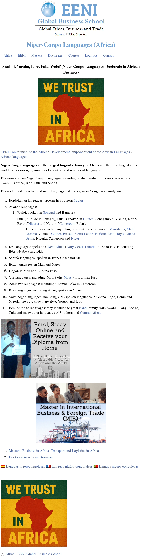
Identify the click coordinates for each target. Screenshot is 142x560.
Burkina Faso (104, 233)
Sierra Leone (84, 233)
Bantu (83, 307)
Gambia (31, 233)
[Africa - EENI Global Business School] (71, 35)
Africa (8, 55)
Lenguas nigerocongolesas (25, 466)
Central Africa (90, 312)
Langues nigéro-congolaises (72, 466)
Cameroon (67, 223)
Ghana (130, 233)
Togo (120, 233)
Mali (130, 229)
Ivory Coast (74, 246)
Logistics (91, 55)
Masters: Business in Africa (29, 450)
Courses (73, 55)
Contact (108, 55)
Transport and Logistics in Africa (75, 450)
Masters (36, 55)
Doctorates (55, 55)
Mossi (68, 277)
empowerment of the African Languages (101, 151)
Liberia (90, 246)
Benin (30, 238)
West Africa (55, 246)
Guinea (88, 218)
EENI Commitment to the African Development (35, 151)
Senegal (49, 212)
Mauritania (117, 229)
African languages (14, 156)
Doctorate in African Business (31, 457)
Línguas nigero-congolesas (118, 466)
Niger (75, 238)
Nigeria (33, 223)
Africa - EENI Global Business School (33, 553)
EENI (22, 55)
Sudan (78, 200)
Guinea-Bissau (62, 233)
